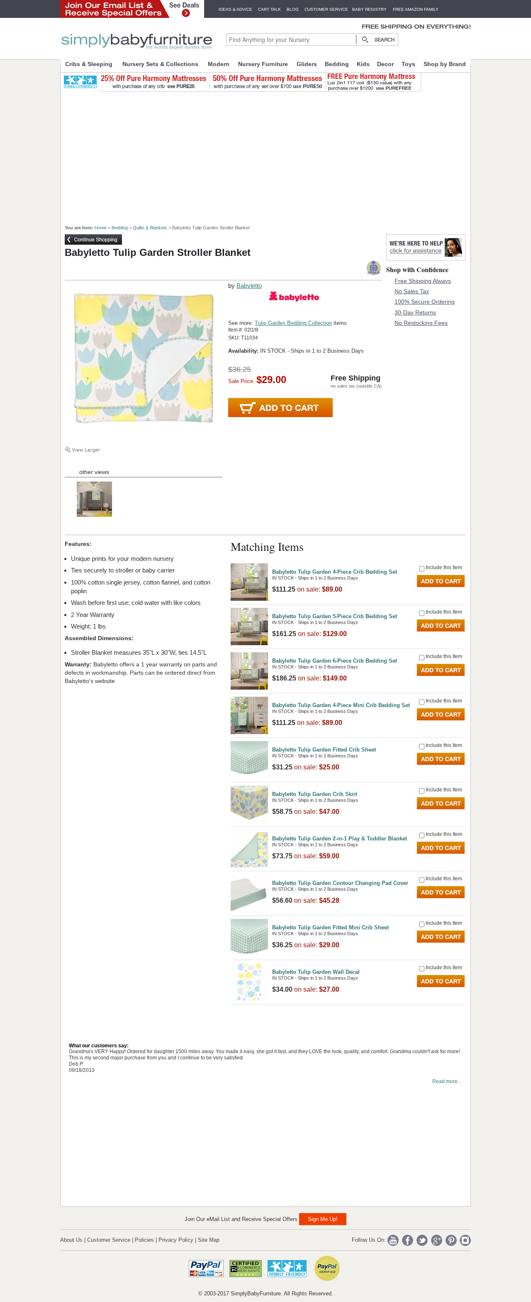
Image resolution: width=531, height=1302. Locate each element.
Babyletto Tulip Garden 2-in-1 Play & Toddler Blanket (339, 838)
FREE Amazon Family (415, 9)
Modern (218, 64)
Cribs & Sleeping (88, 64)
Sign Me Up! (323, 1219)
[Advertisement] (270, 154)
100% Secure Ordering (425, 301)
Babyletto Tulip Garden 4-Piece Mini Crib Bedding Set (341, 705)
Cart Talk (269, 9)
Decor (385, 64)
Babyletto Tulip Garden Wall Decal (316, 972)
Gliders (307, 64)
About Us (71, 1240)
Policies (144, 1240)
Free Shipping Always (423, 281)
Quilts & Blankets (150, 227)
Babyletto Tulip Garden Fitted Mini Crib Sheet (330, 927)
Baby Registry (369, 9)
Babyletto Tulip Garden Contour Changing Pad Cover (340, 883)
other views (94, 472)
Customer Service (326, 9)
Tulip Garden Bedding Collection (293, 323)
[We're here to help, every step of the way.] (425, 258)
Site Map (208, 1240)
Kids (363, 64)
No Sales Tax (412, 291)
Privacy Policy (175, 1240)
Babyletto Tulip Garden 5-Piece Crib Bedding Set (334, 616)
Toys (408, 64)
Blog (293, 9)
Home (101, 227)
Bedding (337, 64)
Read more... (446, 1081)
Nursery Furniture (263, 64)
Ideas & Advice (235, 9)
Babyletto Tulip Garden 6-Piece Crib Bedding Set (334, 661)
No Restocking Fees (421, 322)
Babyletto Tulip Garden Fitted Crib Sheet (324, 750)
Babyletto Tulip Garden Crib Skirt (314, 794)
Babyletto (249, 285)
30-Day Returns (415, 312)
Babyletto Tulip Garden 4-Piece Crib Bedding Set (334, 572)
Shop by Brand (445, 64)
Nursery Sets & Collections (160, 64)
